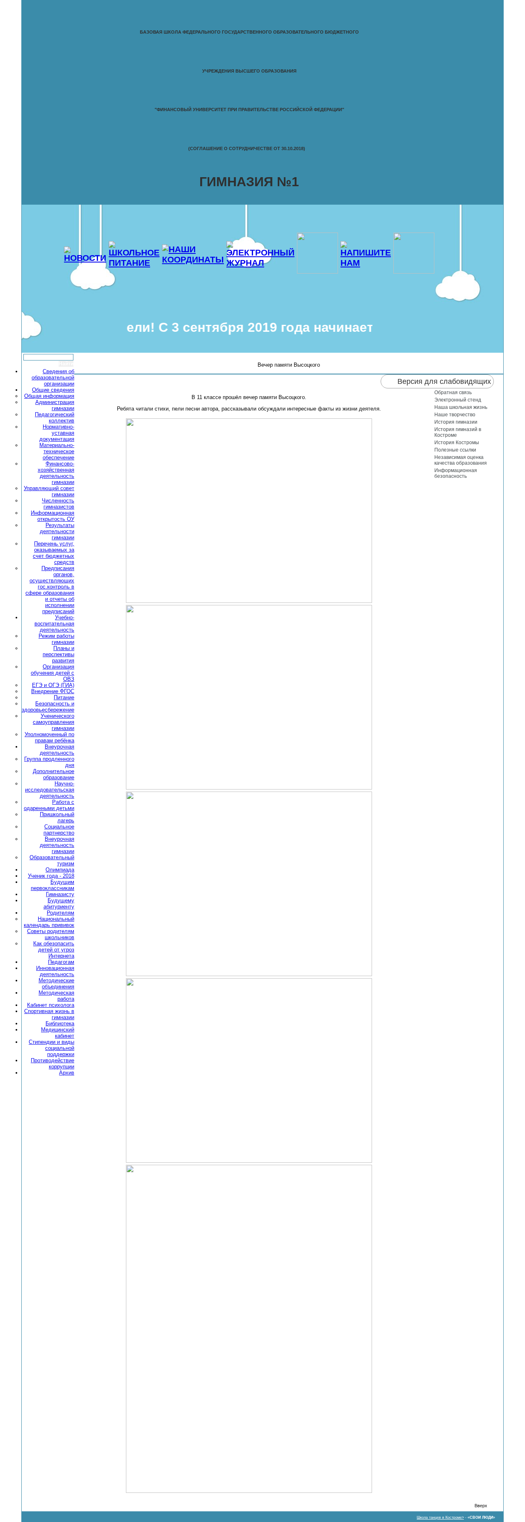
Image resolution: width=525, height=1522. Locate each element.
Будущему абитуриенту (58, 903)
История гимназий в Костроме (457, 432)
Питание (64, 697)
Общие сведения (53, 390)
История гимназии (455, 422)
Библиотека (60, 1023)
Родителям (60, 913)
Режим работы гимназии (56, 639)
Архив (66, 1073)
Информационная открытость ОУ (52, 516)
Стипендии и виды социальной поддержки (51, 1048)
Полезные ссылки (455, 450)
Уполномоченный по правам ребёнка (49, 737)
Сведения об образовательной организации (53, 377)
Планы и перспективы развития (58, 654)
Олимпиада (60, 870)
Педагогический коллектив (54, 417)
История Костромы (456, 442)
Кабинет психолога (50, 1005)
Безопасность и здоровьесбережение (48, 707)
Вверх (481, 1505)
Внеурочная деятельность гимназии (57, 845)
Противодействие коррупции (52, 1063)
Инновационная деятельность (55, 971)
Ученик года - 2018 (51, 876)
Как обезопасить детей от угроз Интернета (53, 949)
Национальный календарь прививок (49, 922)
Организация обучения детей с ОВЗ (52, 673)
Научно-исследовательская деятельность (49, 789)
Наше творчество (454, 415)
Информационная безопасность (455, 473)
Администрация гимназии (54, 405)
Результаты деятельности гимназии (57, 531)
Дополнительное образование (53, 774)
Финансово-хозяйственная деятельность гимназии (56, 473)
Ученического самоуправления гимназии (53, 722)
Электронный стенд (457, 400)
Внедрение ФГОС (52, 691)
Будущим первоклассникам (52, 885)
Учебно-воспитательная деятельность (54, 623)
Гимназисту (60, 894)
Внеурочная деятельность (57, 750)
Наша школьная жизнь (460, 407)
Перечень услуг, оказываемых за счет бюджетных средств (53, 553)
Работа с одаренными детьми (49, 805)
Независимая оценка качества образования (460, 460)
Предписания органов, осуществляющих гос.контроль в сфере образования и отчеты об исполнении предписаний (49, 589)
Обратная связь (453, 392)
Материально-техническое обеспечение (56, 451)
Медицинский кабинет (57, 1033)
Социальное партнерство (58, 830)
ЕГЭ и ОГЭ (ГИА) (53, 685)
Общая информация (49, 396)
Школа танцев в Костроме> (440, 1517)
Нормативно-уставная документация (56, 433)
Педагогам (61, 962)
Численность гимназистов (58, 503)
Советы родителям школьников (50, 934)
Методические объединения (56, 983)
